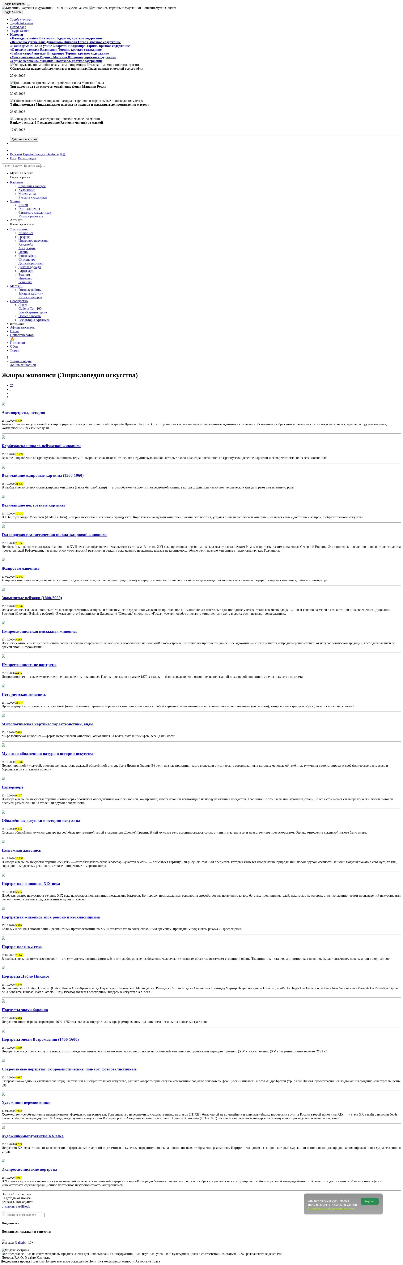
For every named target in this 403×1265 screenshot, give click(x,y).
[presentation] (205, 393)
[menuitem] (62, 154)
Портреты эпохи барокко (25, 1010)
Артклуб (22, 222)
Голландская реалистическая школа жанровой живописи (54, 534)
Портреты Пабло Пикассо (25, 976)
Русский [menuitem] (16, 154)
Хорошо (369, 1201)
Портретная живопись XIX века (31, 883)
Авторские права (147, 1261)
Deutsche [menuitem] (52, 154)
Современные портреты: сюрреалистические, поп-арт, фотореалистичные (69, 1069)
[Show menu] (28, 4)
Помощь (8, 1257)
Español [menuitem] (28, 154)
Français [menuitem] (40, 154)
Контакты (44, 1257)
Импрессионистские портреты (29, 664)
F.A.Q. (19, 1257)
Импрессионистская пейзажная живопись (39, 631)
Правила (37, 1261)
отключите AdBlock (16, 1206)
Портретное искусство (22, 946)
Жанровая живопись (21, 568)
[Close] (43, 166)
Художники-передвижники (26, 1102)
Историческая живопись (24, 694)
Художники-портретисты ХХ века (33, 1136)
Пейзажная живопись (21, 850)
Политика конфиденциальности (112, 1261)
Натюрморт (12, 787)
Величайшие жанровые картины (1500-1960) (43, 475)
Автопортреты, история (23, 412)
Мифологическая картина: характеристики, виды (47, 724)
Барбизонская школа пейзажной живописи (41, 446)
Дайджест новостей (24, 139)
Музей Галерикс (21, 175)
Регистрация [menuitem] (27, 158)
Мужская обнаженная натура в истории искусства (47, 753)
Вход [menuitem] (13, 158)
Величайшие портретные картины (33, 505)
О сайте (31, 1257)
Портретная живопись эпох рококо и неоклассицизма (51, 917)
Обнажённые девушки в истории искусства (41, 820)
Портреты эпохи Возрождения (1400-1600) (40, 1039)
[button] (21, 19)
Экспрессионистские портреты (29, 1169)
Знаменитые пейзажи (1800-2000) (32, 598)
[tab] (12, 385)
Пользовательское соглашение (66, 1261)
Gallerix (20, 1242)
